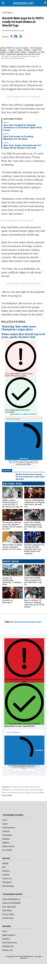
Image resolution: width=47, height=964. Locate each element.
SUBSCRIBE (39, 750)
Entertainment (8, 827)
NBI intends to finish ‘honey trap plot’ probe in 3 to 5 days (12, 546)
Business (6, 839)
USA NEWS (7, 850)
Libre (4, 931)
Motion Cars (7, 950)
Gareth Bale (30, 622)
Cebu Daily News (9, 942)
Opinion (5, 842)
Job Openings (8, 886)
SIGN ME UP (23, 458)
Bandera (6, 939)
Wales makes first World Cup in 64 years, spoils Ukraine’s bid (23, 335)
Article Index (8, 918)
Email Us (6, 871)
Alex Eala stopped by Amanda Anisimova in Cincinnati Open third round (22, 127)
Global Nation (8, 846)
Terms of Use (13, 463)
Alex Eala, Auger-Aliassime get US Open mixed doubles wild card (22, 146)
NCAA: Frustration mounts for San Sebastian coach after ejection (30, 476)
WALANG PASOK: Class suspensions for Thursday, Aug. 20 (33, 525)
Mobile (5, 863)
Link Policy (7, 910)
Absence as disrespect (7, 601)
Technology (7, 835)
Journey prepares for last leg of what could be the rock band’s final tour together (34, 549)
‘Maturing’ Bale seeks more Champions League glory (18, 328)
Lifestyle (6, 831)
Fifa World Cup (17, 622)
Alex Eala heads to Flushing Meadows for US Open (18, 137)
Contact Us (7, 878)
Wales (38, 622)
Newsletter (7, 882)
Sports (5, 823)
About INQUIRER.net (11, 899)
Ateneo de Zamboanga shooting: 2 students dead (12, 581)
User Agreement (9, 906)
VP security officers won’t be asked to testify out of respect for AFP (12, 525)
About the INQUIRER (11, 903)
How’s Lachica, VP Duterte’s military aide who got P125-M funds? (34, 603)
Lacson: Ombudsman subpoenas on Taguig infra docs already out (34, 503)
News (4, 820)
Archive (5, 874)
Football (7, 12)
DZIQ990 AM (7, 946)
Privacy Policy (26, 464)
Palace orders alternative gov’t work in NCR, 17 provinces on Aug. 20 (12, 503)
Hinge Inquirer (8, 935)
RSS (4, 867)
